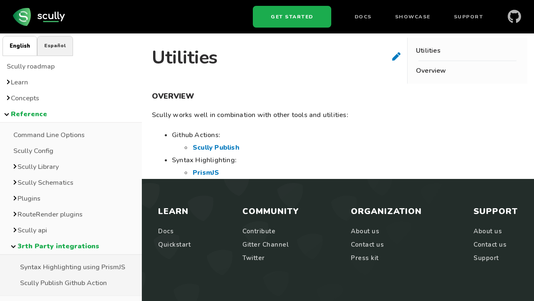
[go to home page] (41, 16)
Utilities (428, 50)
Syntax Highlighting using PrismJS (72, 267)
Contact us (367, 244)
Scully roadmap (31, 66)
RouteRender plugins (50, 214)
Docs (166, 231)
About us (365, 231)
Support (469, 16)
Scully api (32, 230)
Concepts (25, 98)
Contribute (258, 231)
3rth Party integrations (58, 246)
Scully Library (38, 166)
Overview (431, 70)
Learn (19, 82)
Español (55, 45)
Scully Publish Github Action (63, 283)
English (20, 46)
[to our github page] (514, 17)
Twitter (253, 258)
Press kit (365, 258)
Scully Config (33, 151)
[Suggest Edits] (396, 56)
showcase (413, 16)
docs (363, 16)
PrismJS (206, 172)
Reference (29, 114)
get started (292, 16)
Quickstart (174, 244)
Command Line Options (49, 135)
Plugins (29, 198)
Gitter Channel (265, 244)
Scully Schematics (45, 182)
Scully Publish (216, 147)
